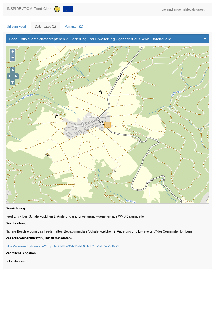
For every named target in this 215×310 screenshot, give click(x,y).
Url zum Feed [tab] (16, 26)
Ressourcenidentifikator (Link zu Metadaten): (39, 238)
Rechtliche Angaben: (21, 253)
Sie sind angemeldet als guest (182, 9)
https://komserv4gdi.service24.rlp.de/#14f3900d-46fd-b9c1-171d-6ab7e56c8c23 (62, 246)
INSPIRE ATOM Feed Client (30, 9)
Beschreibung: (17, 223)
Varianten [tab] (74, 26)
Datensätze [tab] (45, 26)
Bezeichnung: (16, 208)
